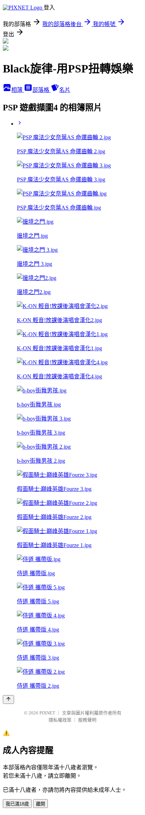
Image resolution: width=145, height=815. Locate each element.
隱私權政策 (60, 720)
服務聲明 (87, 720)
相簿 (17, 90)
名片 (64, 90)
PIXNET (47, 712)
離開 (40, 804)
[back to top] (8, 699)
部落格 (41, 90)
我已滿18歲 (17, 804)
